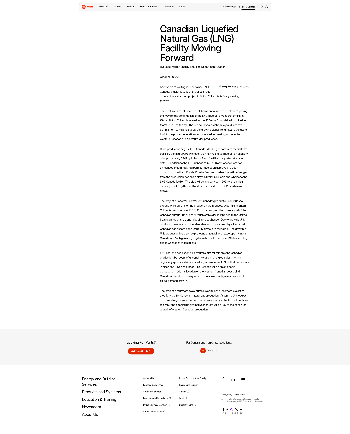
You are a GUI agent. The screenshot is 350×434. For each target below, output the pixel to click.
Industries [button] (169, 6)
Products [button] (103, 6)
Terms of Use (239, 395)
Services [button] (117, 6)
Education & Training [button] (149, 6)
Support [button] (131, 6)
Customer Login (229, 6)
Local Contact (248, 7)
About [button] (182, 6)
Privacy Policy (226, 395)
